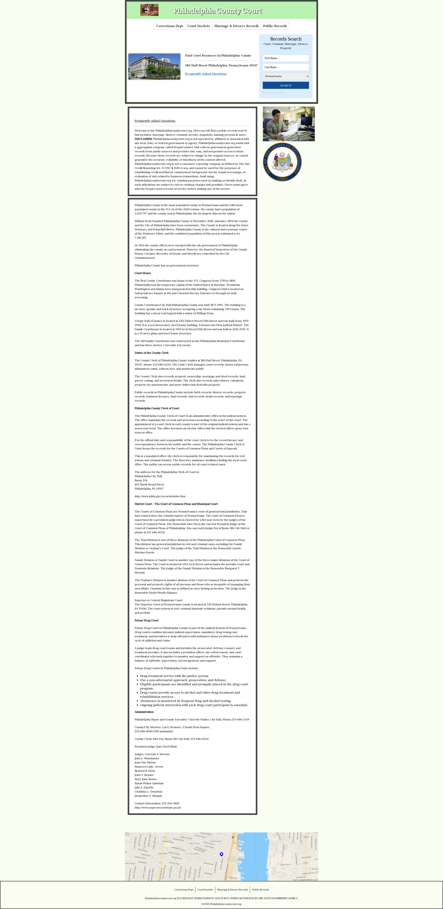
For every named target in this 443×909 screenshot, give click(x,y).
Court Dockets (198, 26)
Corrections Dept (169, 26)
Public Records (275, 26)
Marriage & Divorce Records (236, 26)
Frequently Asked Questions (206, 73)
